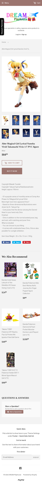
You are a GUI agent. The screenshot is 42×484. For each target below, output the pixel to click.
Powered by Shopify (30, 475)
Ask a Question (15, 412)
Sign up (24, 34)
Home (4, 42)
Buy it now (12, 171)
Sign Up (36, 457)
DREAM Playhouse (15, 475)
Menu (7, 3)
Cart (38, 3)
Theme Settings (34, 433)
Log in (18, 34)
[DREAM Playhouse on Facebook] (20, 468)
